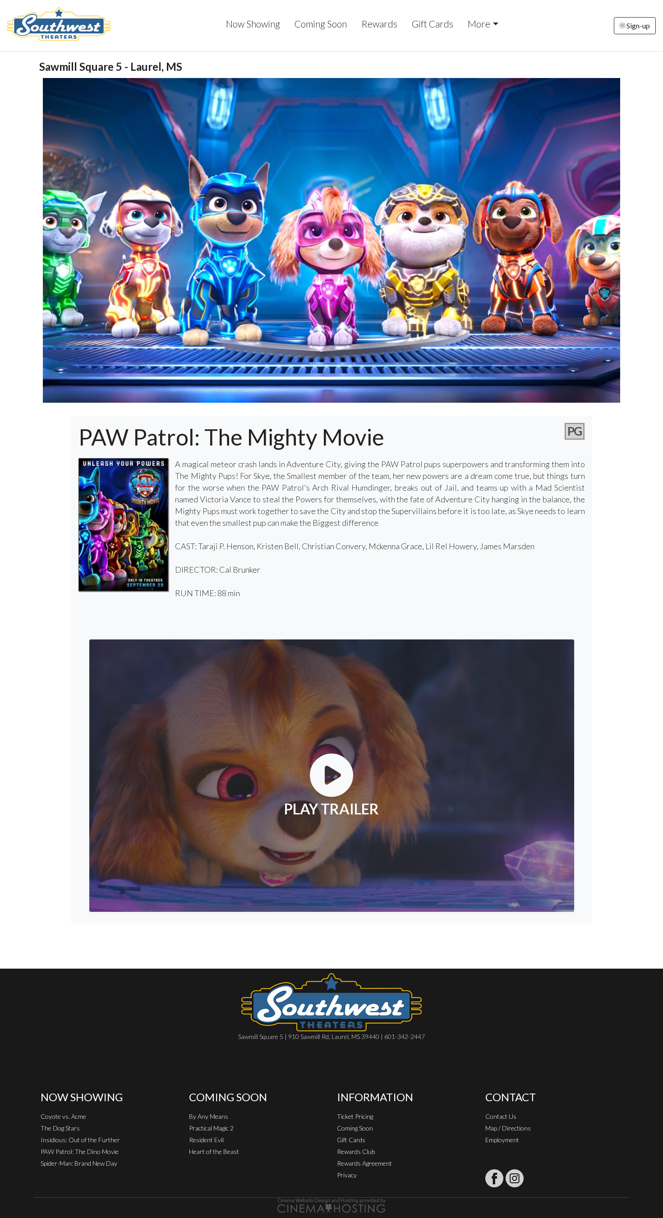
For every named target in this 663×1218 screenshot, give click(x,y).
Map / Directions (508, 1128)
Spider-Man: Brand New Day (79, 1163)
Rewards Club (356, 1151)
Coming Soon (321, 23)
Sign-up (637, 25)
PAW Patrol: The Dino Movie (80, 1151)
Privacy (347, 1175)
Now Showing (253, 23)
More (479, 23)
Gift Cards (432, 23)
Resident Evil (206, 1140)
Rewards (379, 23)
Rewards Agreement (364, 1163)
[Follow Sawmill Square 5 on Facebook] (494, 1178)
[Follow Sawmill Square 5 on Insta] (515, 1178)
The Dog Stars (60, 1128)
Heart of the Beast (214, 1151)
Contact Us (500, 1116)
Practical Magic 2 (211, 1128)
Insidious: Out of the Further (80, 1140)
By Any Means (208, 1116)
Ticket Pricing (355, 1116)
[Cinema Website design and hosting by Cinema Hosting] (331, 1205)
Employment (502, 1140)
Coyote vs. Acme (63, 1116)
